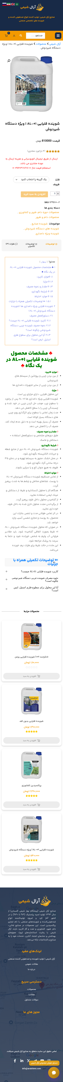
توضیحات (50, 244)
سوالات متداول (31, 999)
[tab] (51, 245)
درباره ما (31, 969)
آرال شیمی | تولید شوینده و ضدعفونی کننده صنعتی (31, 958)
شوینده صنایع (40, 224)
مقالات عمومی (31, 964)
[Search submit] (20, 36)
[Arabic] (17, 4)
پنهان (43, 262)
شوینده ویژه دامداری (47, 234)
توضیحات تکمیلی (30, 245)
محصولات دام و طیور (47, 217)
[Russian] (4, 4)
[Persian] (9, 4)
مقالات (31, 994)
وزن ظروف (56, 182)
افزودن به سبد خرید (34, 194)
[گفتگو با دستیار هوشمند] (53, 1072)
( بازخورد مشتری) (36, 151)
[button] (9, 61)
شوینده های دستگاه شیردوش (42, 229)
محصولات (31, 989)
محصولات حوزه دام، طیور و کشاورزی (39, 212)
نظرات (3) (10, 244)
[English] (13, 4)
